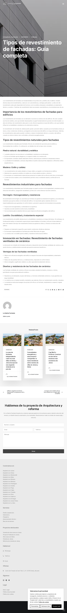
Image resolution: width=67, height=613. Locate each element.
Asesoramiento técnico (9, 519)
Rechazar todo (46, 606)
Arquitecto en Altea (8, 477)
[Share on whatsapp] (57, 290)
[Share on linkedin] (54, 290)
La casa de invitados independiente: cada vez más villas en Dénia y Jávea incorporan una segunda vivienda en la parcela (11, 361)
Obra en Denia (13, 343)
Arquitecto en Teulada (9, 492)
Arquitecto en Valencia (9, 496)
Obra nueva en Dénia (9, 537)
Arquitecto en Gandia (9, 486)
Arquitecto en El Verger (9, 498)
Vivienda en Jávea (8, 539)
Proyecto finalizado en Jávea (11, 534)
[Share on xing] (61, 290)
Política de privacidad (9, 592)
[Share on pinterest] (52, 290)
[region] (46, 599)
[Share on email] (63, 290)
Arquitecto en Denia (8, 473)
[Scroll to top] (64, 610)
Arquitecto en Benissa (9, 481)
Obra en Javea (13, 340)
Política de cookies (44, 602)
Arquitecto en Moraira (9, 479)
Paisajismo (6, 517)
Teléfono (7, 556)
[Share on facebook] (46, 290)
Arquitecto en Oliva (8, 494)
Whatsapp (8, 551)
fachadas (6, 289)
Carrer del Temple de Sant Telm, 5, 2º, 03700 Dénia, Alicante (22, 571)
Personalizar (34, 606)
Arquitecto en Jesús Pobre (10, 501)
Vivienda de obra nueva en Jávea (12, 532)
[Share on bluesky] (59, 290)
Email (6, 561)
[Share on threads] (50, 290)
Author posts (6, 316)
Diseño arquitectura (8, 512)
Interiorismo (6, 515)
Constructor (14, 37)
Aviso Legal (6, 590)
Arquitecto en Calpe (8, 490)
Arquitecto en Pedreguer (10, 483)
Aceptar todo (56, 606)
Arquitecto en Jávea (8, 470)
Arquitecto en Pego (8, 488)
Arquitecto (7, 37)
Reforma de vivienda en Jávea (11, 541)
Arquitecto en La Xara (9, 503)
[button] (63, 4)
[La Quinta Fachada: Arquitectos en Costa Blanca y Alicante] (12, 3)
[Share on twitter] (48, 290)
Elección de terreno (8, 521)
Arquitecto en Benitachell (10, 475)
